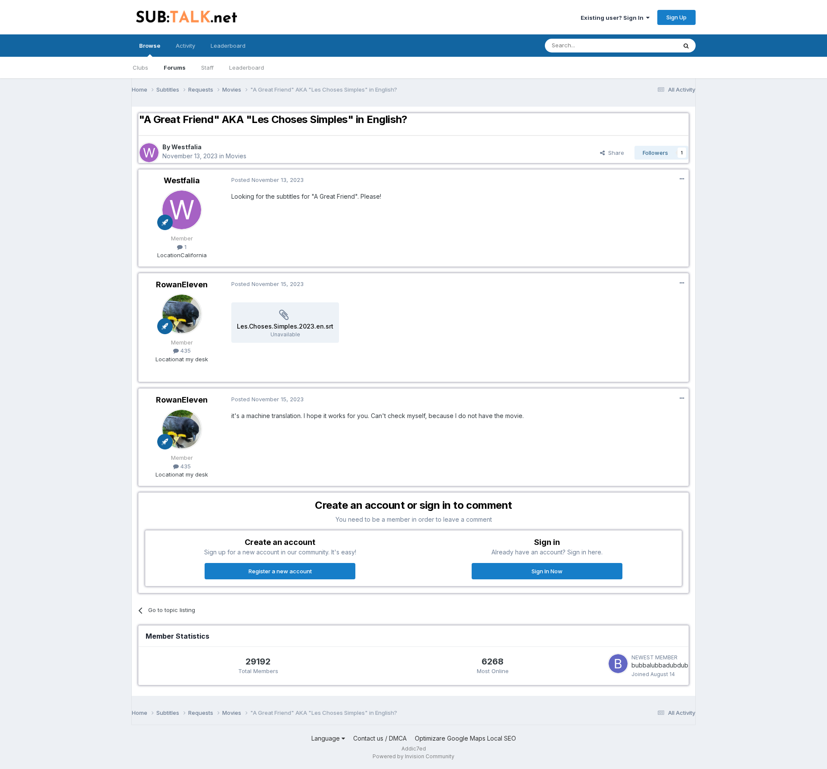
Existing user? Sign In (613, 17)
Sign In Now (547, 571)
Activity (185, 45)
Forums (175, 67)
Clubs (140, 67)
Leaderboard (246, 67)
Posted (267, 179)
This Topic (651, 45)
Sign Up (676, 17)
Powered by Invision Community (413, 756)
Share (614, 152)
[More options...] (682, 178)
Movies (236, 156)
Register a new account (280, 571)
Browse (149, 45)
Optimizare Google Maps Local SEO (465, 738)
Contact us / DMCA (380, 738)
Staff (207, 67)
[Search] (686, 45)
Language (326, 738)
